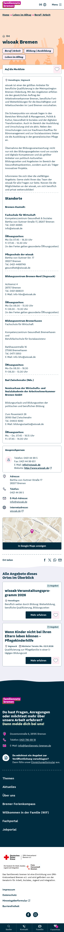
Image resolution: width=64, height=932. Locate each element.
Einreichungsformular (43, 762)
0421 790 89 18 (27, 739)
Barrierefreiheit (10, 906)
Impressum (8, 889)
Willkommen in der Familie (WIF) (25, 812)
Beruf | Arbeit (42, 14)
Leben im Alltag (22, 14)
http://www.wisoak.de (36, 468)
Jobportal (9, 829)
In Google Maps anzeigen (32, 546)
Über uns (8, 795)
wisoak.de (15, 511)
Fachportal (10, 821)
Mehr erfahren (41, 615)
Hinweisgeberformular (14, 900)
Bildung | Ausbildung (38, 50)
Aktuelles (9, 787)
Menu (55, 4)
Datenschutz (9, 895)
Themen (8, 778)
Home (5, 14)
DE (40, 4)
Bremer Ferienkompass (18, 804)
